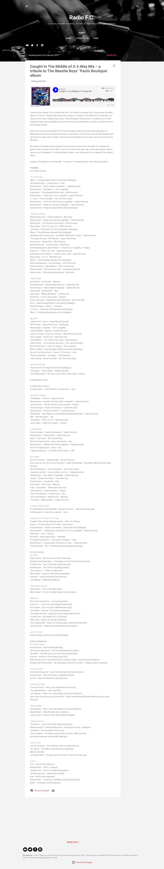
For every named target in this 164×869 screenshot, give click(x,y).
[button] (113, 66)
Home (68, 38)
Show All (112, 55)
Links (96, 38)
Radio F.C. (82, 17)
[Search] (137, 7)
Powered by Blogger (83, 862)
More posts (73, 842)
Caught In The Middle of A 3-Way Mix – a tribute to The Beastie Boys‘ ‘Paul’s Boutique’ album (68, 71)
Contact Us (82, 38)
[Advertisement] (131, 90)
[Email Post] (53, 791)
